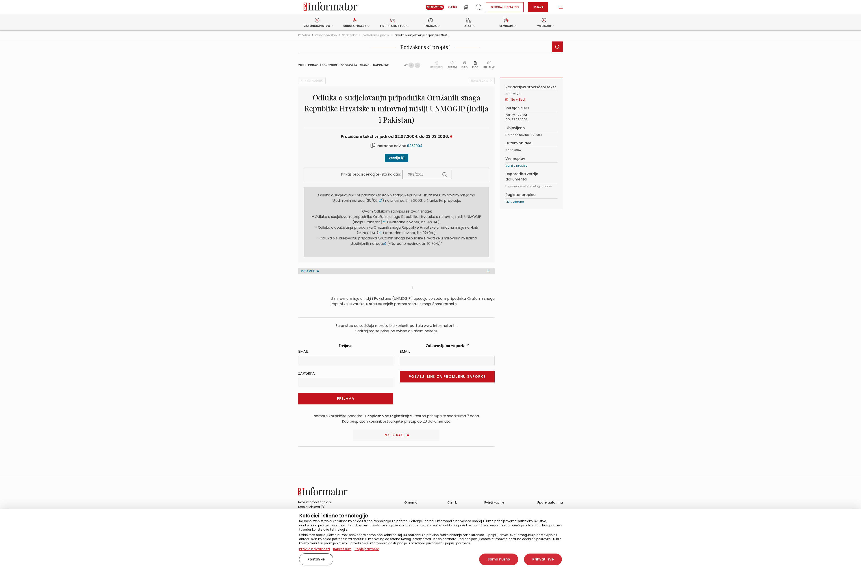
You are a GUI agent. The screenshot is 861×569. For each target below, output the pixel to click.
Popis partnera (366, 549)
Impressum (342, 549)
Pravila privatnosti (314, 549)
